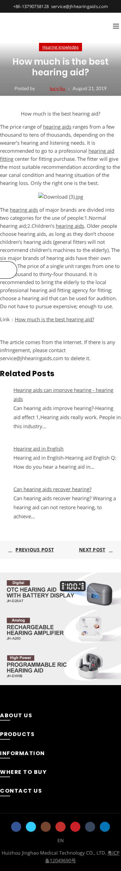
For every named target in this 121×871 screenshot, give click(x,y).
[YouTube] (60, 827)
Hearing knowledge (60, 47)
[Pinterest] (75, 827)
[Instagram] (46, 827)
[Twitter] (31, 827)
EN (60, 840)
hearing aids (57, 126)
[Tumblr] (90, 827)
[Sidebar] (8, 270)
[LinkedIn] (105, 827)
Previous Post (34, 549)
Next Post (92, 549)
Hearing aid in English (38, 448)
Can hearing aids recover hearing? (52, 489)
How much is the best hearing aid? (54, 319)
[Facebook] (16, 827)
